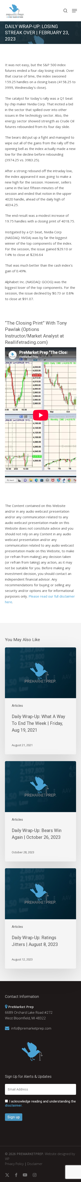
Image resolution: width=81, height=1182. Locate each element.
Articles (17, 706)
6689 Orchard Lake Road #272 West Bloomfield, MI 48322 (29, 1012)
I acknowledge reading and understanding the (40, 1103)
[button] (74, 10)
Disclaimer (34, 1164)
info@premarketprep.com (31, 1028)
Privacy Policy (14, 1164)
